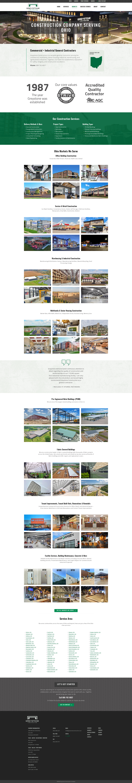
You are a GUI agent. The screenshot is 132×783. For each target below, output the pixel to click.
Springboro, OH (94, 639)
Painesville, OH (73, 653)
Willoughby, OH (94, 662)
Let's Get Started (66, 684)
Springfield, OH (94, 641)
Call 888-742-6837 (66, 698)
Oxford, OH (72, 651)
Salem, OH (71, 669)
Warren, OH (93, 656)
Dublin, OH (29, 669)
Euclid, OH (50, 632)
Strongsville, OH (94, 645)
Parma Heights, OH (74, 656)
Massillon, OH (72, 634)
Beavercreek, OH (30, 645)
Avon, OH (28, 639)
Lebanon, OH (50, 662)
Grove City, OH (51, 647)
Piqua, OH (71, 662)
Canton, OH (29, 651)
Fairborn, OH (50, 634)
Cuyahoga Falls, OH (31, 664)
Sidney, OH (93, 634)
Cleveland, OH (29, 658)
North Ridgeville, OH (74, 647)
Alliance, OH (29, 634)
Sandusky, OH (72, 671)
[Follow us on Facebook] (66, 736)
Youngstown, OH (94, 667)
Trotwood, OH (93, 649)
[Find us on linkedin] (67, 736)
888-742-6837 (41, 65)
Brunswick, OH (30, 649)
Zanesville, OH (94, 669)
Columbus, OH (30, 662)
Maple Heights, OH (52, 669)
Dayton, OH (29, 666)
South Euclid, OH (94, 638)
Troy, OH (92, 651)
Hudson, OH (50, 654)
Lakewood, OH (51, 658)
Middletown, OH (73, 641)
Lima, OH (49, 664)
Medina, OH (72, 636)
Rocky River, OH (73, 667)
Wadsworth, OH (94, 654)
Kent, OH (49, 656)
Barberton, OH (30, 643)
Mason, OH (72, 632)
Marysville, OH (51, 671)
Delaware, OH (29, 667)
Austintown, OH (30, 638)
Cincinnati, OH (30, 656)
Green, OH (50, 645)
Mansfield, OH (51, 667)
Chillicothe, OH (30, 654)
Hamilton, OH (50, 649)
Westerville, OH (94, 658)
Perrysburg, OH (73, 658)
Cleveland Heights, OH (32, 660)
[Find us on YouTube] (69, 736)
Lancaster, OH (51, 660)
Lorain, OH (50, 666)
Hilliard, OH (50, 651)
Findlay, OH (50, 638)
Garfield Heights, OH (52, 643)
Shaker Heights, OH (95, 632)
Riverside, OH (72, 666)
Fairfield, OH (50, 636)
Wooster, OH (93, 664)
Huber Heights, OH (52, 653)
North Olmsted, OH (74, 645)
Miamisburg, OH (73, 639)
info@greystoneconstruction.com (73, 730)
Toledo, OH (93, 647)
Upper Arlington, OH (95, 653)
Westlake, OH (93, 660)
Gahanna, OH (50, 641)
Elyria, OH (28, 671)
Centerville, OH (30, 653)
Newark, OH (72, 643)
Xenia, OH (92, 666)
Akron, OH (28, 632)
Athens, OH (29, 636)
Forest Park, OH (51, 639)
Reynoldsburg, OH (73, 664)
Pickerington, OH (73, 660)
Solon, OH (92, 636)
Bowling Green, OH (31, 647)
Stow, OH (92, 643)
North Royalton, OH (74, 649)
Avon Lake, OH (30, 641)
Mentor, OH (72, 638)
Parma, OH (71, 654)
